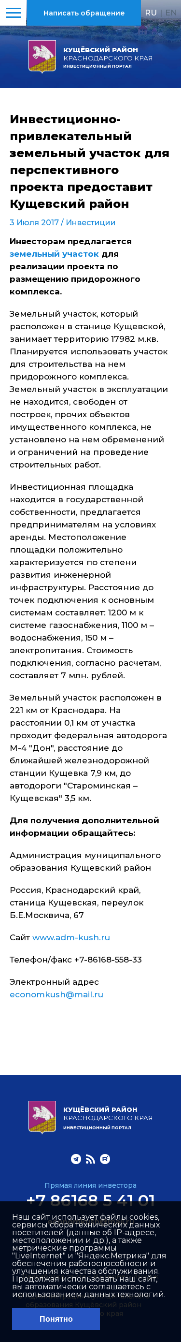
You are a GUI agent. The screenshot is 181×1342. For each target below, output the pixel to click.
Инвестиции (91, 222)
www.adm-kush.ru (71, 937)
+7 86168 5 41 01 (90, 1200)
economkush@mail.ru (56, 994)
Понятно (56, 1319)
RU (151, 12)
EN (171, 12)
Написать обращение (84, 13)
